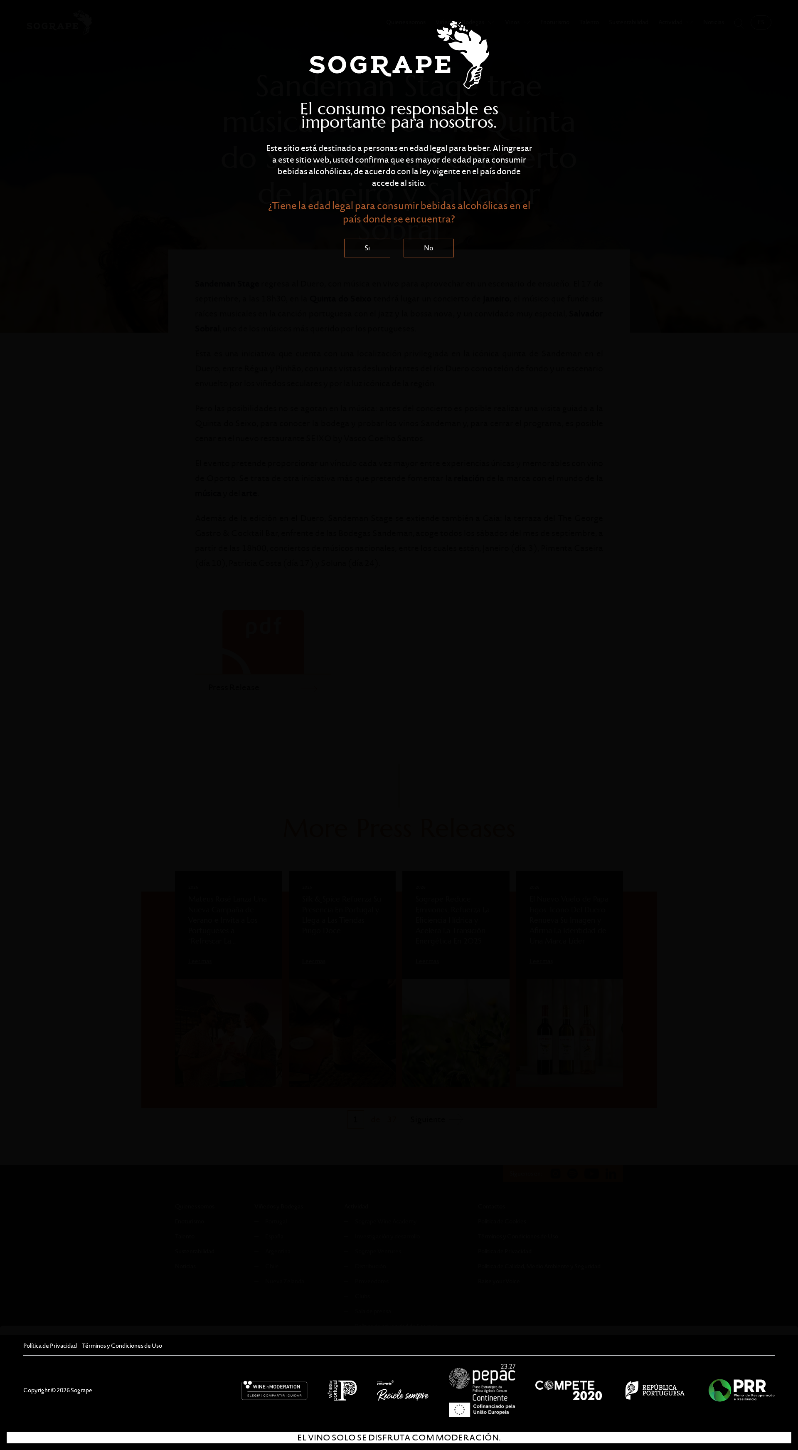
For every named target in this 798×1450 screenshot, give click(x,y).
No (428, 248)
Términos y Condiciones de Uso (122, 1345)
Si (367, 248)
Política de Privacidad (50, 1345)
